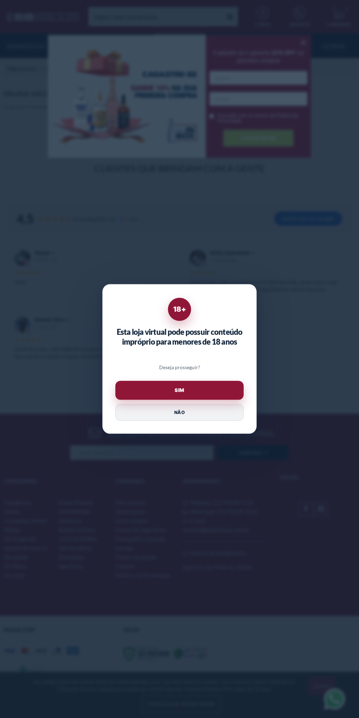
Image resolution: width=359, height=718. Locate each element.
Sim (179, 390)
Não (179, 412)
